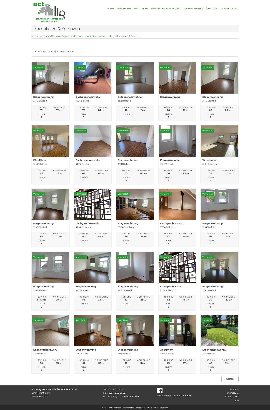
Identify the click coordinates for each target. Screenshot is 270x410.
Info (237, 400)
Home (110, 8)
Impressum (233, 393)
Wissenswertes (193, 8)
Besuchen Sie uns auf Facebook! (174, 395)
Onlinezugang (230, 8)
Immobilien (124, 8)
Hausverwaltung (59, 36)
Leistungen (141, 8)
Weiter (230, 379)
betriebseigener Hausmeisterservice (85, 36)
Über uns (212, 8)
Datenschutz (232, 396)
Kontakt (234, 389)
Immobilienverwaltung (165, 8)
